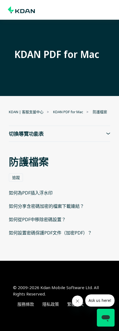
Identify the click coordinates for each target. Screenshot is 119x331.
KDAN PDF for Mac (68, 111)
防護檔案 (100, 111)
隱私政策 (50, 304)
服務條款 (25, 304)
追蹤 (16, 177)
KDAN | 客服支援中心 (26, 111)
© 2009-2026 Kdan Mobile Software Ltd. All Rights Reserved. (56, 291)
